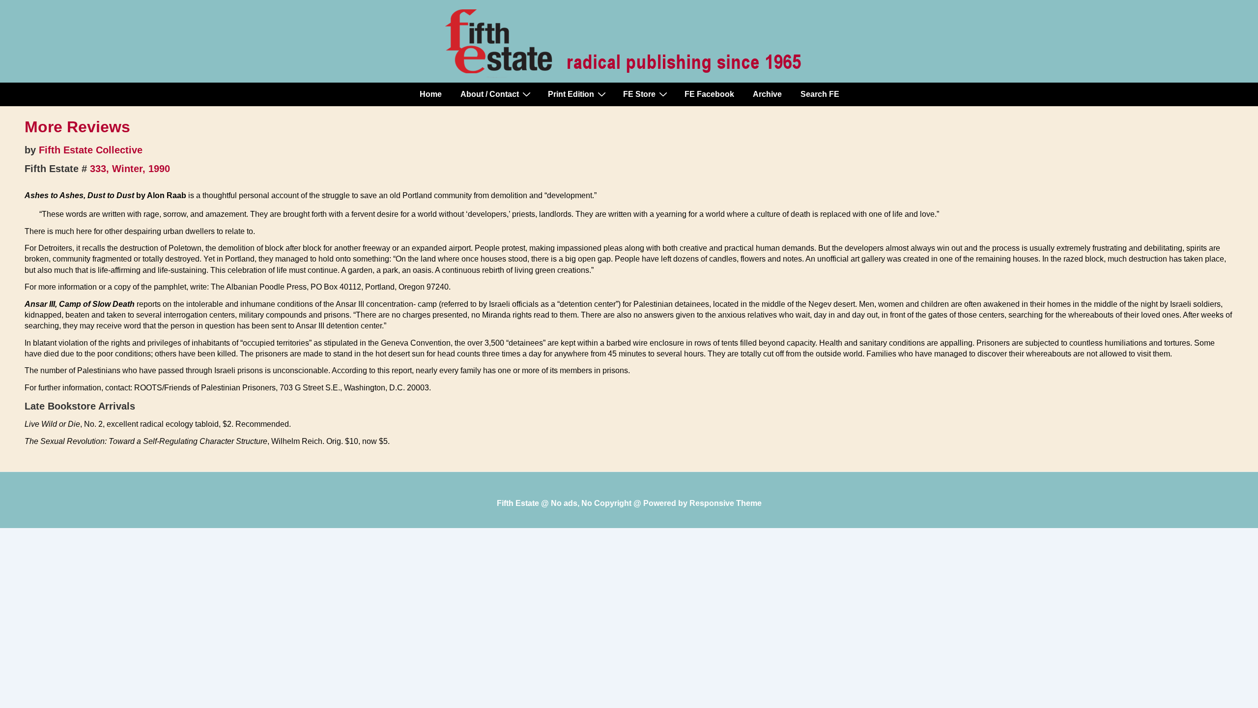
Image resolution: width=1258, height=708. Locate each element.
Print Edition (571, 94)
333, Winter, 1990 (130, 168)
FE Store (639, 94)
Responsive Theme (725, 503)
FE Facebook (709, 94)
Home (431, 94)
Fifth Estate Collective (91, 150)
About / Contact (489, 94)
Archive (767, 94)
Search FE (820, 94)
